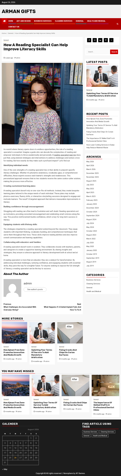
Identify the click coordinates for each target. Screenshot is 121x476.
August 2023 (91, 235)
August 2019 (91, 262)
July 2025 (90, 185)
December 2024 (92, 208)
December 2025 (92, 173)
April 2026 (90, 165)
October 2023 (91, 231)
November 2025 (92, 177)
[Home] (4, 21)
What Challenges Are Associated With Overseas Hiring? (20, 307)
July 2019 (90, 266)
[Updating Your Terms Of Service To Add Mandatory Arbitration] (42, 332)
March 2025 (90, 196)
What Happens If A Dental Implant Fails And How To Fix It (62, 307)
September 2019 (92, 258)
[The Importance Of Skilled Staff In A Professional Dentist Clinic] (105, 385)
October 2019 (91, 254)
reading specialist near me (65, 155)
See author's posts (35, 289)
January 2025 (91, 204)
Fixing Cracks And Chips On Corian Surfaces (68, 352)
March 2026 (90, 169)
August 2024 (91, 219)
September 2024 (92, 216)
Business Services (43, 21)
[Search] (117, 24)
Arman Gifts (19, 11)
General (80, 21)
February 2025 (91, 200)
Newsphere (68, 473)
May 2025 (90, 189)
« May (4, 469)
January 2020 (91, 250)
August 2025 (91, 181)
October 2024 (91, 212)
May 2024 (90, 227)
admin (18, 58)
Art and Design (24, 21)
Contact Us (13, 27)
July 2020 (90, 243)
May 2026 (90, 162)
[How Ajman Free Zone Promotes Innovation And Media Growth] (14, 332)
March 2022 (90, 239)
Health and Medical (96, 21)
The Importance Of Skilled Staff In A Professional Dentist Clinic (103, 406)
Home (10, 21)
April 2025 (90, 192)
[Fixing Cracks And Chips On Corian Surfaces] (70, 332)
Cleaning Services (63, 21)
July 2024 (90, 223)
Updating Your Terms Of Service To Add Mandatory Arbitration (41, 353)
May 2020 (90, 246)
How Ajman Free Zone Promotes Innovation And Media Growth (14, 352)
